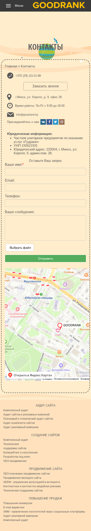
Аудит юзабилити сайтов (19, 423)
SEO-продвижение (15, 461)
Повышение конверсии (17, 503)
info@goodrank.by (27, 114)
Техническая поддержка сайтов (23, 490)
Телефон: (12, 196)
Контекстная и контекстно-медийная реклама (32, 486)
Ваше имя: (14, 164)
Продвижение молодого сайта (22, 477)
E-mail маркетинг (14, 507)
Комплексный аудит (15, 410)
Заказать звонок (45, 86)
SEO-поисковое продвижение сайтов (26, 473)
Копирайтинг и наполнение (20, 452)
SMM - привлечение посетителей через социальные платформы (44, 511)
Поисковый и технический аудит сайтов (28, 418)
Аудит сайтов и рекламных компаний (26, 414)
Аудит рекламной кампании (20, 515)
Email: (10, 180)
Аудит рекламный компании (20, 427)
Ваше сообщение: (19, 212)
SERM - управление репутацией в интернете (31, 482)
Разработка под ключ (16, 456)
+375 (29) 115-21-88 (28, 75)
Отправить (45, 258)
